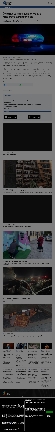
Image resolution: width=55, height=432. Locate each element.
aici (11, 422)
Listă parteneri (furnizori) (30, 417)
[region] (27, 414)
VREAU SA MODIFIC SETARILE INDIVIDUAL (49, 416)
